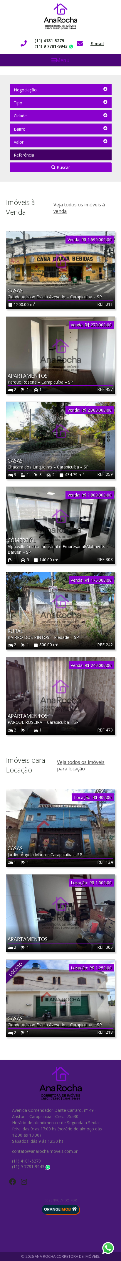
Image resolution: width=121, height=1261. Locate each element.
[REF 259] (60, 440)
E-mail (97, 43)
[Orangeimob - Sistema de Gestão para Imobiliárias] (60, 1209)
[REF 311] (60, 270)
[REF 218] (60, 997)
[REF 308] (60, 525)
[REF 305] (60, 913)
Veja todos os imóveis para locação (81, 765)
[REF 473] (60, 695)
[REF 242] (60, 610)
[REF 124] (60, 827)
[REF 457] (60, 355)
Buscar (63, 167)
